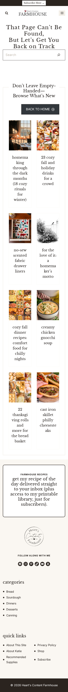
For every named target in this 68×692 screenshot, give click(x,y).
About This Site (16, 645)
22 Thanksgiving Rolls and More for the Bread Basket (20, 423)
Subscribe (44, 659)
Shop (40, 651)
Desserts (12, 609)
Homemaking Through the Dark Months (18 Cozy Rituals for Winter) (20, 176)
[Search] (59, 55)
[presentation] (20, 133)
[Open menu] (62, 13)
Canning (11, 615)
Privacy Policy (46, 645)
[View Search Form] (6, 13)
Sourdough (13, 597)
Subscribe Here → (34, 3)
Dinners (11, 603)
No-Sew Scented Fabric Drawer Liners (20, 258)
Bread (10, 591)
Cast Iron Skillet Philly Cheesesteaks (48, 417)
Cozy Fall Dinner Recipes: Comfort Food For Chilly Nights (20, 340)
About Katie (14, 651)
